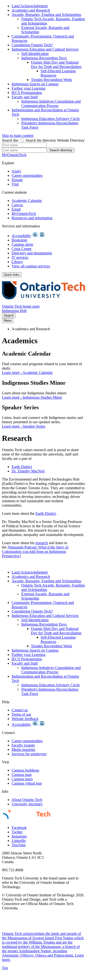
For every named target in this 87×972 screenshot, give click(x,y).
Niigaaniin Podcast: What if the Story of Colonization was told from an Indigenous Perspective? (35, 551)
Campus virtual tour (27, 783)
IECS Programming (27, 93)
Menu (8, 320)
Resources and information (32, 218)
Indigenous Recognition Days (44, 58)
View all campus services (31, 266)
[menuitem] (48, 6)
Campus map (22, 775)
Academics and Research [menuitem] (31, 329)
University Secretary (27, 804)
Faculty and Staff (25, 97)
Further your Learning (28, 88)
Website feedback (25, 719)
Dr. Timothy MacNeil (28, 471)
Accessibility (21, 236)
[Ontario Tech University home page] (43, 302)
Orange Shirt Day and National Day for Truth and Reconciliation (56, 64)
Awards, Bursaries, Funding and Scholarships (46, 15)
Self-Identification (35, 54)
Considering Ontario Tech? (32, 45)
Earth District (22, 467)
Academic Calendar (27, 200)
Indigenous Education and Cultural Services (45, 49)
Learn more (27, 372)
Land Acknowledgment (30, 6)
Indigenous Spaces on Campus (35, 84)
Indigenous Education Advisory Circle (50, 119)
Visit (15, 184)
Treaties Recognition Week (51, 80)
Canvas (17, 205)
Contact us (20, 710)
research (41, 543)
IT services (20, 257)
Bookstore (19, 240)
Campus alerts (22, 244)
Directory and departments (32, 253)
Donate (17, 180)
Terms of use (21, 714)
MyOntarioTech (24, 214)
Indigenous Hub (14, 311)
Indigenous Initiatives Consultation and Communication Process (51, 103)
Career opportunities (27, 175)
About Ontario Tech (27, 800)
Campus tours (22, 779)
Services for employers (29, 754)
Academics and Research (31, 10)
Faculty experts (23, 745)
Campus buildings (25, 770)
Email (16, 209)
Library (17, 262)
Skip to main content (17, 135)
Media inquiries (23, 749)
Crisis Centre (21, 249)
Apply (16, 171)
